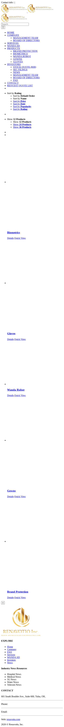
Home (10, 646)
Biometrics (13, 232)
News (10, 662)
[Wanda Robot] (35, 363)
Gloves (11, 333)
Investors (11, 660)
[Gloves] (35, 284)
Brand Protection (17, 591)
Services (11, 654)
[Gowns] (35, 441)
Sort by (19, 101)
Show (22, 124)
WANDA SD (13, 657)
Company (11, 649)
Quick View (20, 238)
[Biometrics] (35, 183)
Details (10, 238)
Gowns (11, 490)
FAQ (9, 652)
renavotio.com (13, 719)
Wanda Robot (15, 389)
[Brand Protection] (35, 543)
